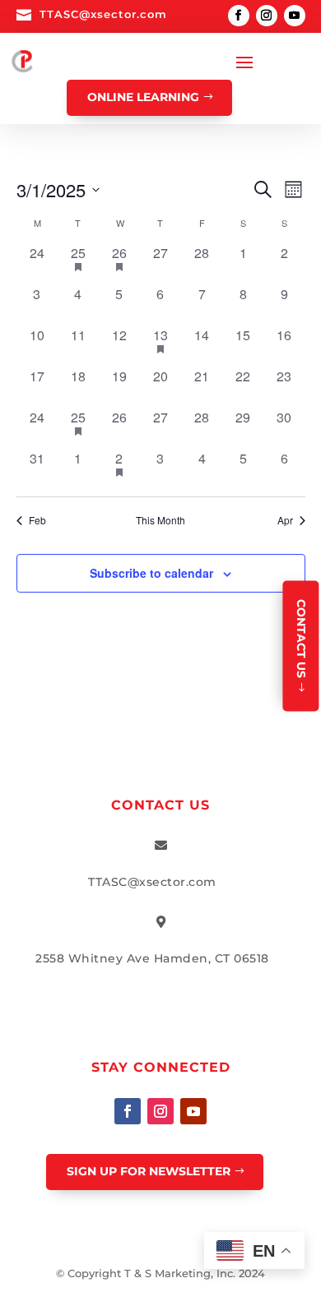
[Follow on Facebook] (238, 15)
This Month (160, 520)
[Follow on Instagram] (266, 15)
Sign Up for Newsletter (148, 1171)
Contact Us (301, 638)
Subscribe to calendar (151, 573)
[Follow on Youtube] (294, 15)
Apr (285, 520)
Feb (37, 520)
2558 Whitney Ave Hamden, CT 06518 (152, 958)
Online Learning (143, 97)
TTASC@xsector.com (103, 14)
